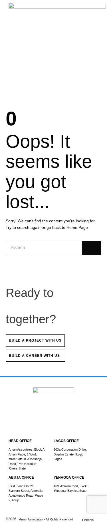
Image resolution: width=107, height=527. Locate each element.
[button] (97, 11)
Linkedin (88, 520)
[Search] (91, 248)
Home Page (77, 227)
